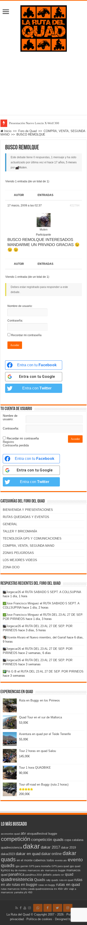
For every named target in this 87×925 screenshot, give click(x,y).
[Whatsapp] (37, 908)
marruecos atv (36, 870)
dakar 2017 (50, 847)
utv (66, 888)
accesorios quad (10, 833)
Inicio (7, 131)
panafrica (16, 874)
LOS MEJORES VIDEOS (20, 560)
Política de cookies (39, 919)
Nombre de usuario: (19, 306)
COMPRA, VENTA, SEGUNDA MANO (28, 545)
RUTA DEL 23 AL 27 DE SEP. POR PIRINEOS (52, 671)
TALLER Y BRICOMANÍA (20, 531)
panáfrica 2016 (33, 874)
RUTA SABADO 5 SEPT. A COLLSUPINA (53, 592)
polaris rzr (58, 874)
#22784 (75, 205)
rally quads (52, 880)
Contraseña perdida (16, 445)
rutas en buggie (24, 885)
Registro (8, 442)
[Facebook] (20, 908)
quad (69, 874)
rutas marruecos (10, 888)
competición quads (47, 839)
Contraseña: (15, 320)
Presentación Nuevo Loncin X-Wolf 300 (34, 123)
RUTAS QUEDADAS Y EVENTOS (26, 517)
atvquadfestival (37, 833)
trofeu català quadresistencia (37, 888)
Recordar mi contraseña (26, 335)
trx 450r (58, 888)
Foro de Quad (27, 131)
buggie (52, 833)
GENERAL (10, 524)
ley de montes (19, 870)
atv (23, 833)
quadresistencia (17, 879)
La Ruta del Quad (18, 914)
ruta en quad (66, 880)
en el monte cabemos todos (35, 860)
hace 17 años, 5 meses (62, 162)
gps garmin (22, 866)
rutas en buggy (46, 885)
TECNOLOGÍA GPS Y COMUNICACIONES (32, 538)
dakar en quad (28, 853)
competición (15, 839)
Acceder (14, 345)
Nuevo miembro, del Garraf (48, 637)
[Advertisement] (43, 87)
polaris (47, 874)
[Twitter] (57, 908)
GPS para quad (60, 866)
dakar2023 (8, 854)
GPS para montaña (40, 866)
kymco (5, 870)
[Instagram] (67, 908)
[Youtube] (25, 908)
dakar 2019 (68, 847)
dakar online (51, 854)
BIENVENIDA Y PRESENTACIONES (28, 509)
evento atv (61, 860)
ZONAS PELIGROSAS (18, 553)
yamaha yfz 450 (23, 892)
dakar (31, 846)
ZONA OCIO (11, 567)
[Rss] (16, 908)
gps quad (75, 866)
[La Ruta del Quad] (43, 27)
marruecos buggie (55, 870)
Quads (39, 880)
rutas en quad (68, 884)
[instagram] (29, 908)
